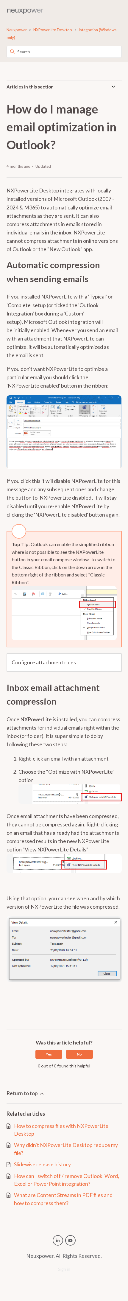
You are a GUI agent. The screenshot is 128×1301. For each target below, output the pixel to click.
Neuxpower (17, 29)
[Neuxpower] (25, 10)
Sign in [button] (64, 1269)
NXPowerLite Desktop (52, 29)
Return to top (23, 1093)
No (79, 1054)
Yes (49, 1054)
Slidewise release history (42, 1164)
